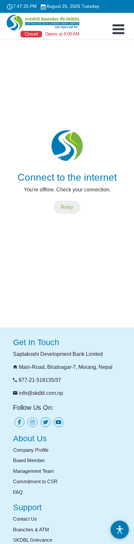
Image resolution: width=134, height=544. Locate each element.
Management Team (33, 471)
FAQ (18, 492)
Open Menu (118, 29)
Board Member (29, 460)
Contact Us (25, 519)
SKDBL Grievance (32, 540)
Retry (67, 207)
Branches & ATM (31, 529)
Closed (31, 34)
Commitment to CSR (35, 481)
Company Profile (30, 450)
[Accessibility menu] (120, 530)
